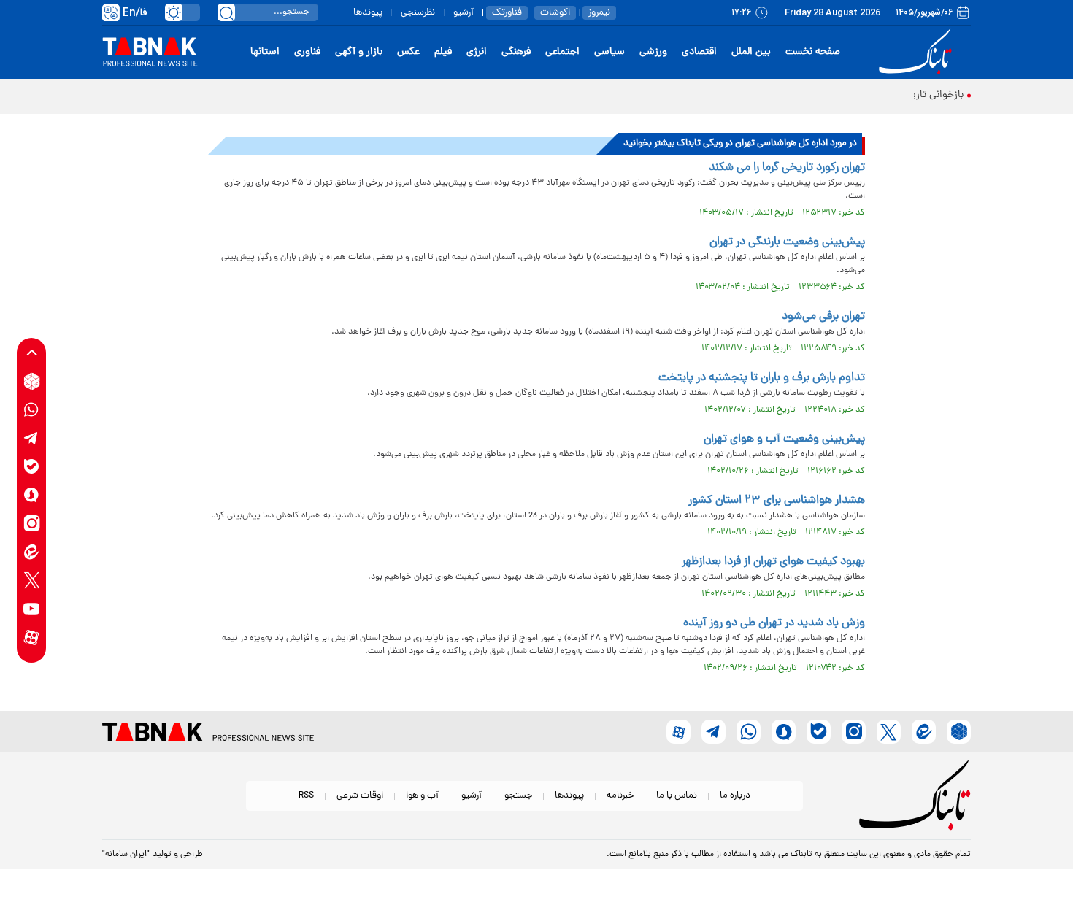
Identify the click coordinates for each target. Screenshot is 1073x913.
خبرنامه (620, 796)
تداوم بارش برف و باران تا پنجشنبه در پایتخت (761, 378)
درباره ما (735, 796)
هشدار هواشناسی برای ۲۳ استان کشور (776, 500)
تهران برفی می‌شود (823, 316)
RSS (306, 796)
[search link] (226, 12)
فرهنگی (516, 52)
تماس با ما (676, 796)
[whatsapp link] (32, 410)
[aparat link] (32, 637)
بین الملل (751, 52)
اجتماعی (562, 52)
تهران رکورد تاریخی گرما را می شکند (787, 168)
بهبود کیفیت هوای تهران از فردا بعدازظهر (773, 562)
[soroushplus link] (32, 495)
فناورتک (507, 13)
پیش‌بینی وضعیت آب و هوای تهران (784, 439)
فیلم (443, 52)
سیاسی (609, 52)
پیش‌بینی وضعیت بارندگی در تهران (787, 242)
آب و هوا (422, 796)
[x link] (32, 580)
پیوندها (367, 13)
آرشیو (463, 13)
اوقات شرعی (359, 796)
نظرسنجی (418, 13)
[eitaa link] (32, 552)
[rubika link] (32, 381)
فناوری (307, 52)
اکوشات (555, 13)
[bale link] (32, 467)
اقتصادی (699, 52)
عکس (408, 52)
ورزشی (653, 52)
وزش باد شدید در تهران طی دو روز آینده (774, 623)
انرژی (476, 52)
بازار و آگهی (358, 52)
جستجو (518, 796)
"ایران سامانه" (126, 854)
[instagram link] (32, 524)
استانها (265, 52)
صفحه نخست (812, 52)
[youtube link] (32, 609)
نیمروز (599, 13)
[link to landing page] (917, 52)
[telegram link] (32, 438)
